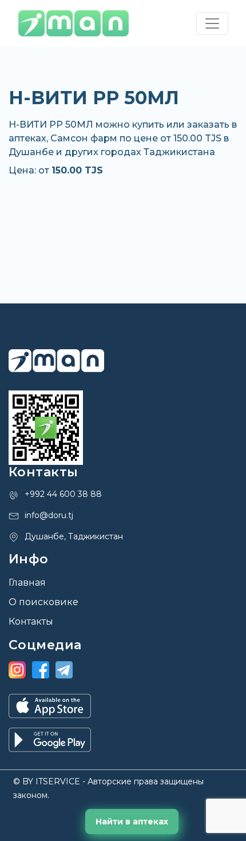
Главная (27, 582)
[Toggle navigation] (212, 23)
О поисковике (43, 602)
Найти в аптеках (132, 821)
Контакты (31, 621)
